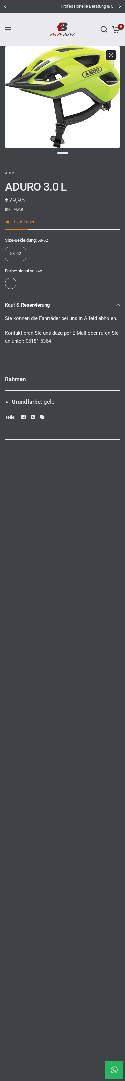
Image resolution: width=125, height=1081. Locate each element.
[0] (115, 29)
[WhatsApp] (33, 417)
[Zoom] (111, 55)
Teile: (10, 417)
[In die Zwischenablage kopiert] (42, 417)
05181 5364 (38, 341)
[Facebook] (24, 417)
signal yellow (10, 283)
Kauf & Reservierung (27, 305)
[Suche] (104, 29)
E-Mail (79, 333)
